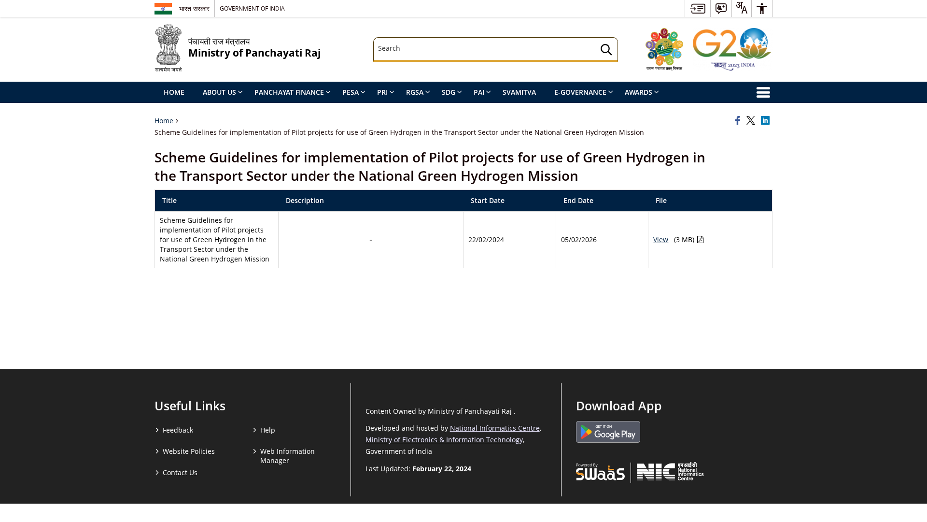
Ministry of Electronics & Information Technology (444, 439)
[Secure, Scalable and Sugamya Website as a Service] (600, 471)
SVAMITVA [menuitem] (519, 92)
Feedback (178, 430)
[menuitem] (697, 8)
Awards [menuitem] (638, 92)
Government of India (252, 8)
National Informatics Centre (495, 428)
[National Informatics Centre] (670, 471)
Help (267, 430)
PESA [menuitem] (350, 92)
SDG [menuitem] (448, 92)
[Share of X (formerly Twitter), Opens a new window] (752, 121)
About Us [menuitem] (219, 92)
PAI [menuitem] (479, 92)
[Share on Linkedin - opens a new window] (766, 121)
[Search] (606, 51)
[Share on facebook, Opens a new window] (739, 121)
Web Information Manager (287, 456)
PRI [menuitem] (382, 92)
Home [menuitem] (174, 92)
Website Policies (189, 451)
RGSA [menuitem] (414, 92)
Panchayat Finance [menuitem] (289, 92)
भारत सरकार (194, 8)
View (660, 239)
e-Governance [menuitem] (580, 92)
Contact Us (180, 472)
